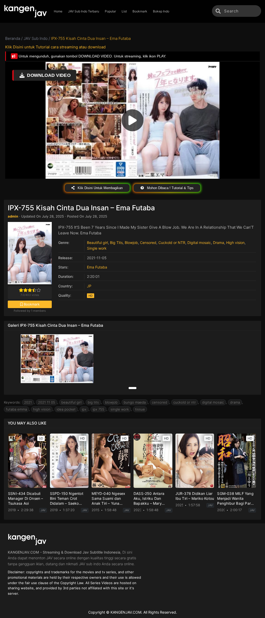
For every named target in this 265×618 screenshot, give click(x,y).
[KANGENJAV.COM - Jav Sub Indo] (25, 11)
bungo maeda (135, 402)
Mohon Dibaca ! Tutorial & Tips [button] (170, 188)
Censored (148, 242)
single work (120, 409)
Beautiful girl (97, 242)
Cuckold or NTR (171, 242)
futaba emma (16, 409)
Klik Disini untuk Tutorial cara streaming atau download (55, 46)
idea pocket (66, 409)
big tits (93, 402)
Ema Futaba (97, 267)
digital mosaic (213, 402)
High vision (235, 242)
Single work (97, 248)
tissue (140, 409)
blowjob (111, 402)
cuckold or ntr (184, 402)
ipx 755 (98, 409)
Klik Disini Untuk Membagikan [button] (100, 188)
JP (89, 286)
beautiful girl (71, 402)
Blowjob (131, 242)
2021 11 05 (46, 402)
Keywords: (12, 402)
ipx (84, 409)
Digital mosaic (199, 242)
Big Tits (116, 242)
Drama (218, 242)
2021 (28, 402)
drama (235, 402)
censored (159, 402)
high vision (41, 409)
